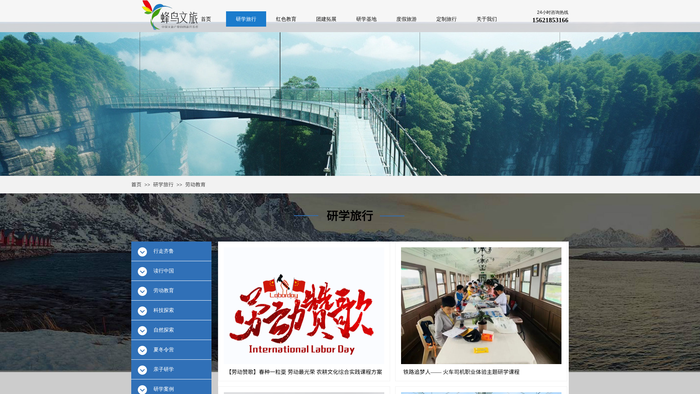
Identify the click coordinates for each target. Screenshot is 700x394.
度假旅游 (406, 19)
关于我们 (487, 19)
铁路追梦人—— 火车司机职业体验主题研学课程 (461, 371)
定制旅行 (446, 19)
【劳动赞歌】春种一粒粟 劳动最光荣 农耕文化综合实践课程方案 (304, 371)
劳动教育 (195, 184)
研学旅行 (163, 184)
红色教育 (286, 19)
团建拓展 (326, 19)
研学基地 (366, 19)
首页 (136, 184)
